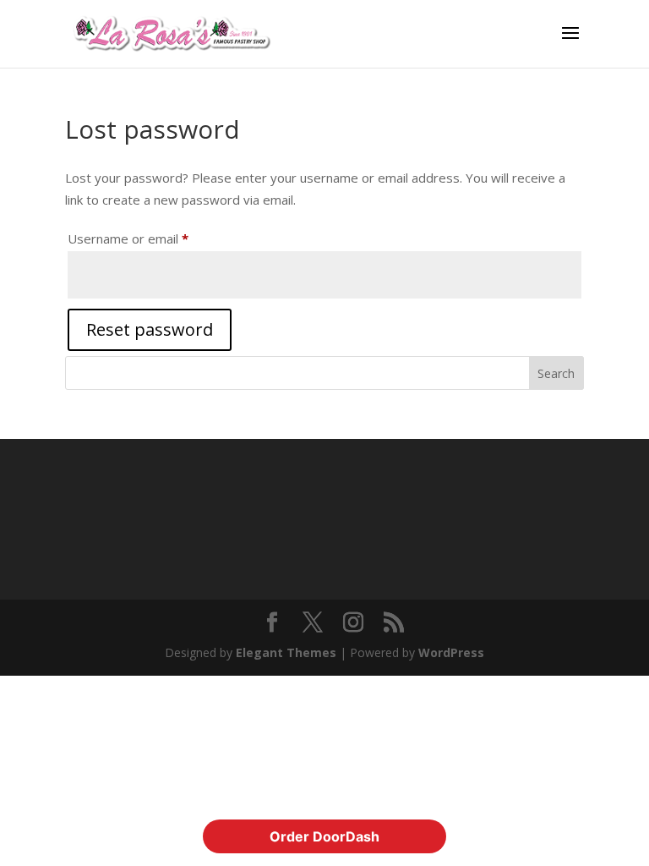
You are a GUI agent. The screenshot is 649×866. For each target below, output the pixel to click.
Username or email (154, 238)
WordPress (451, 652)
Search (556, 373)
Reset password (149, 329)
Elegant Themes (286, 652)
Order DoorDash (324, 836)
